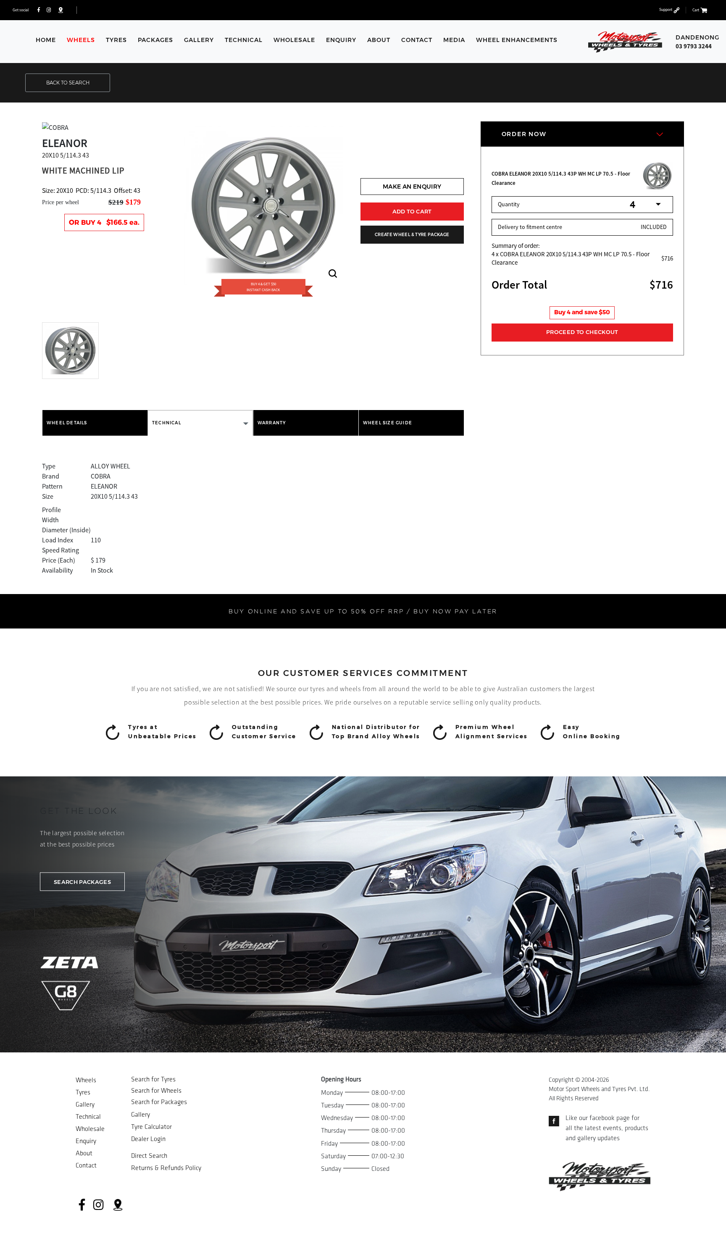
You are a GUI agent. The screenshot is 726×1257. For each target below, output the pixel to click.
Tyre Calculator (151, 1127)
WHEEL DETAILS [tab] (67, 423)
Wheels (81, 40)
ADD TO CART (412, 211)
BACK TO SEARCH (67, 83)
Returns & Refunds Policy (166, 1168)
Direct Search (149, 1156)
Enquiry (341, 40)
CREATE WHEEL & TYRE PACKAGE (412, 234)
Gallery (199, 40)
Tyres (116, 40)
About (378, 40)
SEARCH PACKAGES (82, 881)
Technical (244, 40)
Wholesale (294, 40)
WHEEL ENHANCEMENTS (517, 40)
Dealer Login (148, 1139)
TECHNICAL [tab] (166, 423)
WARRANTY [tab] (272, 423)
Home (46, 40)
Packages (155, 40)
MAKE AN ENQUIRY (412, 186)
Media (454, 40)
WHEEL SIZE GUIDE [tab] (387, 423)
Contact (416, 40)
